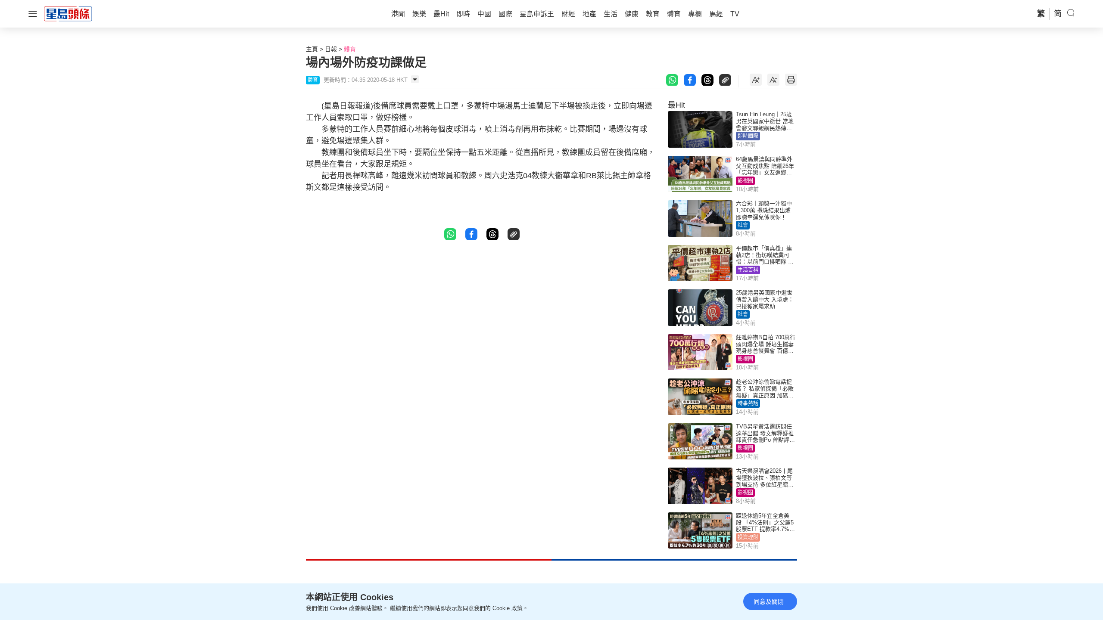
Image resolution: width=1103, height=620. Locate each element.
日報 (331, 49)
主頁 (312, 49)
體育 (350, 49)
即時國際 (748, 136)
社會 (743, 225)
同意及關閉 (769, 601)
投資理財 (748, 537)
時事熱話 (748, 403)
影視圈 (745, 180)
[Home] (68, 13)
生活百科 (748, 270)
